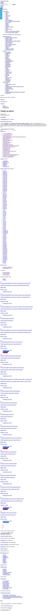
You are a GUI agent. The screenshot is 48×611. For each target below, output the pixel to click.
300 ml (5, 254)
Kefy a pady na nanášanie (11, 44)
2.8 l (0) (4, 215)
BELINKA (8, 65)
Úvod (4, 105)
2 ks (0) (4, 239)
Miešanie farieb (9, 87)
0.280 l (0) (5, 182)
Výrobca (2, 158)
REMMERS (8, 53)
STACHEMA (8, 52)
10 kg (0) (5, 238)
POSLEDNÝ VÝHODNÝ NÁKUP (11, 145)
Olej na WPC (8, 22)
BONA (7, 67)
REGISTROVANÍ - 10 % (9, 146)
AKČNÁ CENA (7, 135)
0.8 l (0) (4, 206)
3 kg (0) (4, 235)
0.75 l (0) (5, 204)
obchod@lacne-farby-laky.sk (6, 121)
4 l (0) (4, 217)
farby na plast (17, 34)
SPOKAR (8, 55)
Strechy (7, 16)
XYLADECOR (9, 72)
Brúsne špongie (9, 45)
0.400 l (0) (5, 189)
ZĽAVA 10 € (6, 152)
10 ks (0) (4, 241)
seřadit (4, 278)
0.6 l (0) (4, 199)
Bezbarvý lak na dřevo (7, 587)
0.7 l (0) (4, 262)
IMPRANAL (5, 557)
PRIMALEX (8, 62)
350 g (5, 194)
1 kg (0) (4, 234)
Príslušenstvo (5, 106)
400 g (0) (5, 196)
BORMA (7, 75)
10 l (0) (4, 222)
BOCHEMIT (8, 66)
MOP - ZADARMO (7, 140)
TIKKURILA (8, 64)
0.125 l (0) (5, 177)
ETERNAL (8, 69)
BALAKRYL (8, 59)
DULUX (7, 74)
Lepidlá (7, 47)
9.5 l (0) (4, 221)
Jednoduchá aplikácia (8, 267)
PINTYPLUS (8, 79)
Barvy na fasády (6, 583)
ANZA (7, 68)
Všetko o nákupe (3, 9)
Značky (4, 51)
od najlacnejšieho (6, 273)
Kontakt (7, 90)
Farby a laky (5, 11)
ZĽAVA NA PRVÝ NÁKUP (9, 151)
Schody (7, 27)
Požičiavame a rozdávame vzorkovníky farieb (15, 86)
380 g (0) (5, 195)
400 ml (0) (5, 257)
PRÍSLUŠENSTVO (7, 36)
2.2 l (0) (4, 211)
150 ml (5, 250)
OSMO (7, 54)
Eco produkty (5, 588)
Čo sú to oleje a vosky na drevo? (9, 595)
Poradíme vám (3, 540)
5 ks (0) (4, 240)
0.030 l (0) (5, 172)
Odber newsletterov (7, 574)
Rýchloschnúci (7, 268)
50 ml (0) (5, 247)
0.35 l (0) (5, 187)
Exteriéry (7, 12)
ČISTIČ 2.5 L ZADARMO (9, 155)
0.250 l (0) (5, 181)
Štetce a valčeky (9, 39)
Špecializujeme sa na (4, 552)
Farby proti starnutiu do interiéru (12, 32)
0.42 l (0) (5, 197)
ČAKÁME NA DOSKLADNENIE (11, 154)
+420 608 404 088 (4, 532)
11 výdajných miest (4, 542)
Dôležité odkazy (3, 567)
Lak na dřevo (5, 582)
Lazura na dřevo (6, 585)
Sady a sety (8, 46)
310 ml (5, 255)
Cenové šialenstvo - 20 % (11, 84)
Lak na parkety (6, 580)
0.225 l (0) (5, 180)
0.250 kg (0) (5, 230)
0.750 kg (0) (5, 232)
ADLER (7, 56)
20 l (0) (4, 227)
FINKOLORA (8, 77)
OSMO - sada (8, 73)
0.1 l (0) (4, 170)
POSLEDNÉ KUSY (8, 144)
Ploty (7, 13)
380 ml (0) (5, 256)
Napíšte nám (8, 93)
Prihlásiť (2, 3)
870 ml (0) (5, 259)
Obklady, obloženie (9, 26)
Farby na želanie (9, 20)
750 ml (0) (5, 258)
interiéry (7, 23)
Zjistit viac (2, 99)
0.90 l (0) (5, 208)
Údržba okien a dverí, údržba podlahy (13, 41)
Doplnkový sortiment (10, 48)
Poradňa (7, 89)
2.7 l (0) (4, 214)
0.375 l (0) (5, 188)
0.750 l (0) (5, 205)
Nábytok (7, 25)
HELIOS (7, 78)
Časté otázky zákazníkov (5, 592)
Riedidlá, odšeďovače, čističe (11, 37)
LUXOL (7, 71)
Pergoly (7, 19)
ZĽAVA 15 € (6, 153)
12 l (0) (4, 224)
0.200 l (5, 179)
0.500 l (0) (5, 190)
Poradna (4, 569)
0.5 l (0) (4, 198)
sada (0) (4, 260)
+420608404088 (3, 119)
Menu (1, 6)
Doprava (7, 85)
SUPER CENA (7, 147)
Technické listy (6, 573)
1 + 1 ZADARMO (7, 133)
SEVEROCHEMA (9, 61)
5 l (4, 219)
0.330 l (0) (5, 186)
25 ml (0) (5, 246)
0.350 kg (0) (5, 231)
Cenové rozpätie (3, 129)
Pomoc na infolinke (4, 544)
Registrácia (2, 546)
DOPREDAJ (6, 139)
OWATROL (8, 81)
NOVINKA (6, 141)
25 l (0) (4, 229)
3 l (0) (4, 216)
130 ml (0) (5, 249)
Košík (1, 2)
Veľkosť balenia (3, 168)
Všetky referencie (3, 548)
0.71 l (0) (5, 202)
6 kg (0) (4, 237)
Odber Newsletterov (10, 88)
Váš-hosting (9, 607)
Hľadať (2, 5)
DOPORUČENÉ (7, 137)
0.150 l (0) (5, 178)
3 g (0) (4, 191)
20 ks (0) (4, 242)
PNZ (6, 76)
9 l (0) (4, 220)
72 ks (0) (4, 244)
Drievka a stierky (9, 38)
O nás (7, 83)
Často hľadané (3, 578)
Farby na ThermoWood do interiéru (13, 31)
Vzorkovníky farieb (9, 49)
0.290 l (5, 184)
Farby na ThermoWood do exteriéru (13, 21)
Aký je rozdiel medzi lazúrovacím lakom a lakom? (13, 597)
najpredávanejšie (6, 272)
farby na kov (11, 34)
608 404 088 (15, 92)
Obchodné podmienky (7, 572)
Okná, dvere (8, 15)
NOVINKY (6, 143)
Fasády (7, 14)
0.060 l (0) (5, 174)
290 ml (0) (5, 252)
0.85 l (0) (5, 207)
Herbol (7, 57)
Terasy (7, 17)
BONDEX (8, 58)
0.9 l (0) (4, 261)
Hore (1, 600)
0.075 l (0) (5, 175)
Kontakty (5, 570)
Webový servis (9, 605)
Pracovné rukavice (9, 42)
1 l (4, 209)
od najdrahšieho (6, 274)
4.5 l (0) (4, 218)
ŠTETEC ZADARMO (8, 156)
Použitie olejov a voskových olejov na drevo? (12, 596)
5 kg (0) (4, 236)
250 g (5, 192)
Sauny (7, 30)
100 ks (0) (5, 245)
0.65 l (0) (5, 200)
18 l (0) (4, 226)
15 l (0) (4, 225)
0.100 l (5, 176)
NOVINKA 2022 (7, 142)
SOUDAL (8, 63)
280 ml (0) (5, 251)
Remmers (5, 556)
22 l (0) (4, 228)
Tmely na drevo (9, 43)
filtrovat (4, 279)
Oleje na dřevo (6, 584)
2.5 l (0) (4, 212)
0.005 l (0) (5, 171)
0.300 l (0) (5, 185)
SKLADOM (6, 149)
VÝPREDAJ (6, 150)
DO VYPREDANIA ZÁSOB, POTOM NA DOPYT (14, 136)
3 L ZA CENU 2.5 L (8, 134)
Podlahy (7, 24)
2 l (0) (4, 210)
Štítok (1, 131)
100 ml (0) (5, 248)
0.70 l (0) (5, 201)
